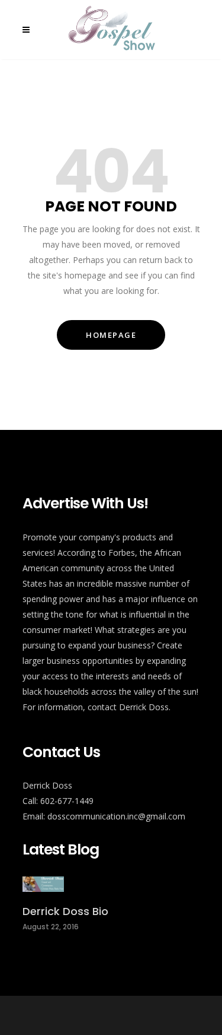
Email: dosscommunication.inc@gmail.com (103, 816)
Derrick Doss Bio (65, 911)
